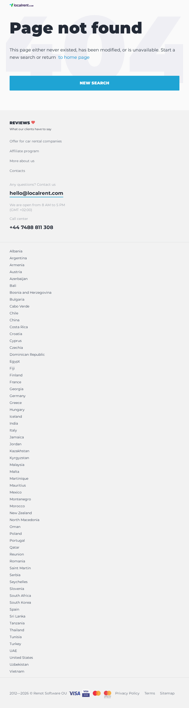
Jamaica (17, 437)
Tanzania (17, 623)
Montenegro (20, 499)
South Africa (20, 595)
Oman (15, 526)
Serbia (15, 575)
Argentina (18, 258)
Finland (16, 375)
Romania (17, 561)
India (14, 423)
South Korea (20, 602)
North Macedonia (24, 520)
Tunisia (16, 637)
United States (21, 657)
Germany (18, 396)
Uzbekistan (19, 664)
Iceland (16, 416)
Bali (13, 285)
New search (94, 83)
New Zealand (21, 513)
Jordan (15, 444)
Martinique (19, 478)
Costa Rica (19, 327)
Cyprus (16, 341)
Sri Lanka (17, 616)
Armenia (17, 265)
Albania (16, 251)
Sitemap (167, 693)
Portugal (17, 540)
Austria (16, 272)
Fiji (12, 368)
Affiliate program (24, 151)
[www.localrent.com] (21, 5)
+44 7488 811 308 (31, 227)
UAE (13, 650)
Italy (13, 430)
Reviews (30, 126)
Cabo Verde (19, 306)
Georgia (16, 389)
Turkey (15, 644)
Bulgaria (17, 299)
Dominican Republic (27, 354)
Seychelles (19, 582)
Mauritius (18, 485)
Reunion (17, 554)
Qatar (14, 547)
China (14, 320)
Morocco (17, 506)
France (15, 382)
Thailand (17, 630)
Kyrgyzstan (19, 458)
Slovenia (17, 588)
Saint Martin (20, 568)
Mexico (16, 492)
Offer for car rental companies (36, 141)
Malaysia (17, 464)
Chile (14, 313)
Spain (14, 609)
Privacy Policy (127, 693)
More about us (22, 161)
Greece (16, 402)
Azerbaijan (19, 279)
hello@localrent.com (36, 193)
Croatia (16, 334)
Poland (16, 533)
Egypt (15, 361)
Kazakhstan (19, 451)
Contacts (17, 171)
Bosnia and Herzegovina (30, 292)
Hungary (17, 409)
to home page (74, 57)
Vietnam (17, 671)
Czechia (16, 347)
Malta (14, 471)
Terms (149, 693)
